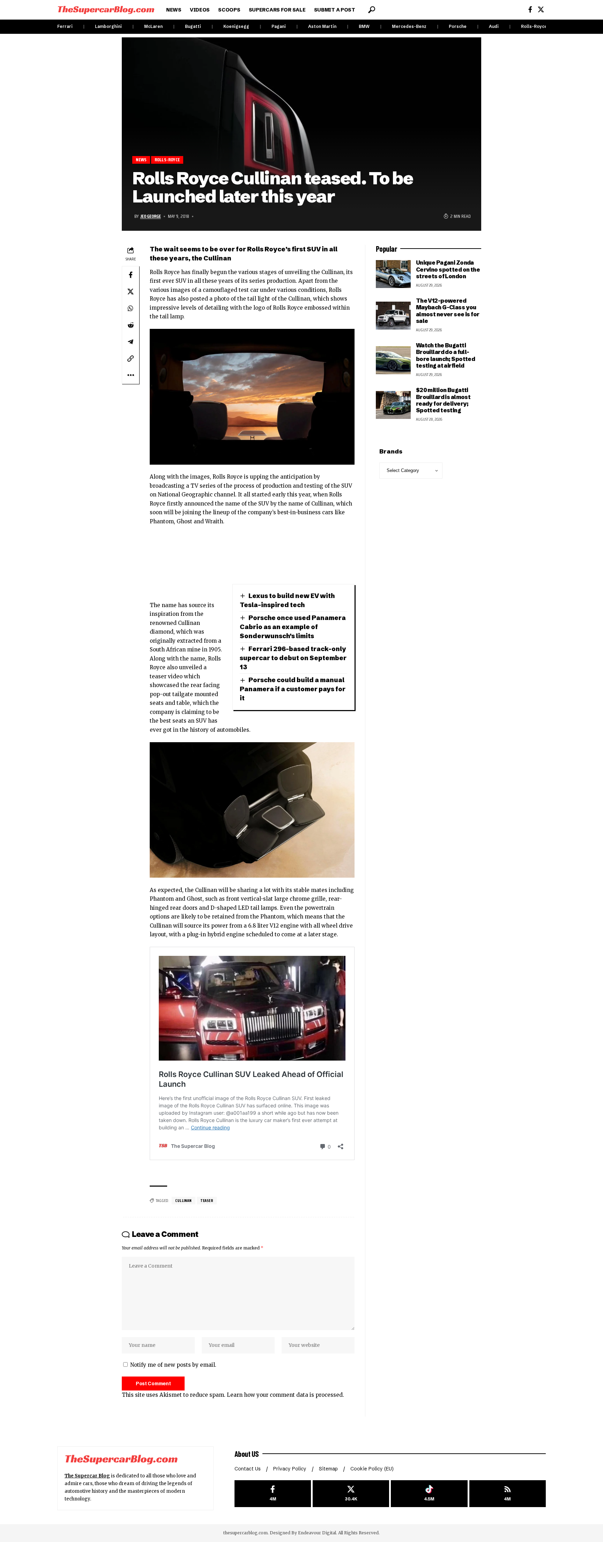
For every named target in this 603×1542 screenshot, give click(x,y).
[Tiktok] (429, 1493)
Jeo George (150, 216)
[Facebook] (530, 9)
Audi (494, 26)
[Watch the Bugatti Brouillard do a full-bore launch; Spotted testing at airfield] (393, 360)
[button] (371, 9)
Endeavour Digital (317, 1532)
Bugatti (193, 26)
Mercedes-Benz (409, 26)
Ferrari (65, 26)
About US (246, 1454)
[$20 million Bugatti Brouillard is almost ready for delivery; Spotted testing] (393, 405)
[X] (541, 9)
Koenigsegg (236, 26)
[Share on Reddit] (130, 325)
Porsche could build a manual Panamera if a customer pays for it (292, 689)
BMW (364, 26)
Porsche (458, 26)
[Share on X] (130, 291)
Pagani (278, 26)
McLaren (153, 26)
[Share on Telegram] (130, 341)
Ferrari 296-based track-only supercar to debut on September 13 (293, 658)
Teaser (206, 1200)
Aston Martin (322, 26)
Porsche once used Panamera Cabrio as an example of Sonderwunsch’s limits (293, 627)
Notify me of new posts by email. (173, 1365)
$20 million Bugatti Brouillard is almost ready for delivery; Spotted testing (443, 400)
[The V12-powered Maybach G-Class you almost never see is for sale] (393, 316)
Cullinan (183, 1200)
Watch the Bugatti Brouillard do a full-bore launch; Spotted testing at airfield (445, 355)
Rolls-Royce (534, 26)
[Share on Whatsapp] (130, 308)
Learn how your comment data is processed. (285, 1395)
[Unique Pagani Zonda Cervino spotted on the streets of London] (393, 274)
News (141, 159)
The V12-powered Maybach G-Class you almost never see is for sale (447, 310)
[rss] (507, 1493)
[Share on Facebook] (130, 274)
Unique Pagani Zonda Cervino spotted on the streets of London (448, 269)
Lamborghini (108, 26)
